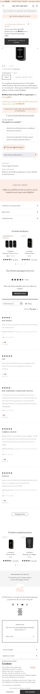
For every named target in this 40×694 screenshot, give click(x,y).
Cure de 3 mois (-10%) (23, 77)
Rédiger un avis (20, 294)
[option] (20, 110)
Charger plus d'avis (20, 514)
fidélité (17, 69)
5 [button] (24, 565)
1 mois (6, 77)
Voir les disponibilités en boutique (21, 115)
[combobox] (31, 309)
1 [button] (15, 565)
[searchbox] (10, 303)
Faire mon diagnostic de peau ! (15, 147)
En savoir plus (6, 406)
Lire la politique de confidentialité (11, 685)
